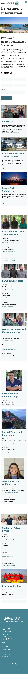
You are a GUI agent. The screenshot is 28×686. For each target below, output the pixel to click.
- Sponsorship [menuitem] (5, 636)
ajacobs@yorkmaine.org (8, 539)
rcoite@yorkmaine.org (7, 289)
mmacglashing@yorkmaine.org (10, 492)
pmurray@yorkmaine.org (8, 242)
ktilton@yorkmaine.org (8, 547)
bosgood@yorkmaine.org (8, 565)
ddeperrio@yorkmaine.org (8, 306)
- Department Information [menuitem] (8, 645)
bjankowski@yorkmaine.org (9, 349)
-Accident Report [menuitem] (6, 649)
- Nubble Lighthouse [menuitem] (7, 629)
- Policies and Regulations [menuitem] (8, 654)
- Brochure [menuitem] (4, 648)
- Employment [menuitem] (5, 646)
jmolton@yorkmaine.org (8, 297)
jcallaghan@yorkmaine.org (8, 251)
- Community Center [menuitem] (7, 628)
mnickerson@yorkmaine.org (9, 260)
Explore (4, 168)
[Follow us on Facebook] (12, 664)
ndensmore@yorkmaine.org (9, 358)
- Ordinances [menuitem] (5, 656)
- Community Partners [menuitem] (7, 638)
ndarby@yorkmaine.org (8, 443)
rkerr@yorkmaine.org (7, 340)
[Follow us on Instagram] (15, 664)
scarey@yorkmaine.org (7, 556)
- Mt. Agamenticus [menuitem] (6, 631)
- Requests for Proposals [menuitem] (8, 658)
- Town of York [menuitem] (5, 639)
